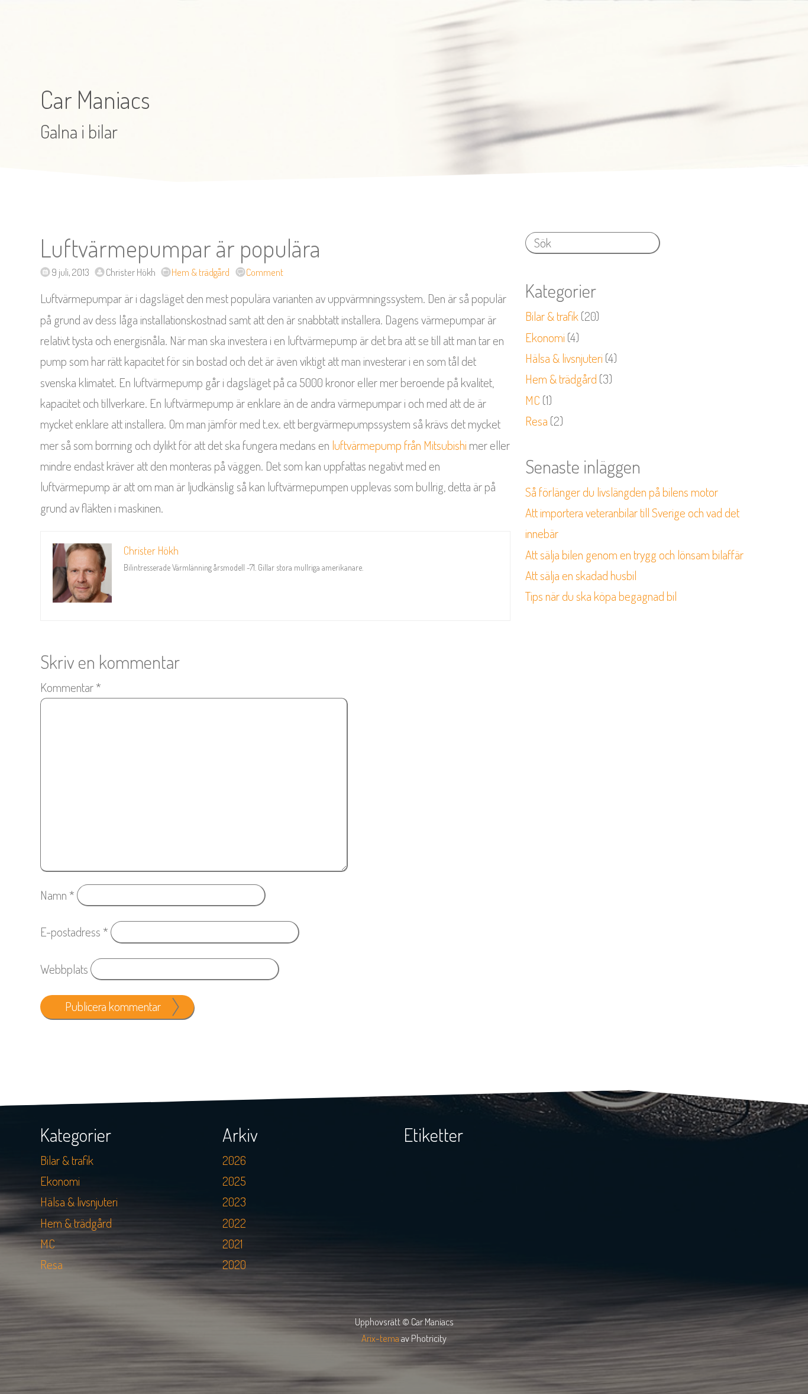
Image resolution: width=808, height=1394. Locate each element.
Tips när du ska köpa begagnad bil (601, 596)
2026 (234, 1160)
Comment (264, 272)
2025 (234, 1181)
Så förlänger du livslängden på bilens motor (621, 492)
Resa (536, 421)
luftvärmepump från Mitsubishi (399, 445)
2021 (232, 1243)
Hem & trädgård (201, 272)
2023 (234, 1201)
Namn (57, 895)
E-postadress (74, 931)
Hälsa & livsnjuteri (564, 358)
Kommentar (70, 687)
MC (532, 400)
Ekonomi (545, 337)
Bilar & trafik (551, 316)
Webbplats (64, 969)
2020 (234, 1264)
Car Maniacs (95, 99)
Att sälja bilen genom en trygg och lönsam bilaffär (634, 554)
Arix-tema (380, 1338)
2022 (234, 1223)
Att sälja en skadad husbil (580, 575)
